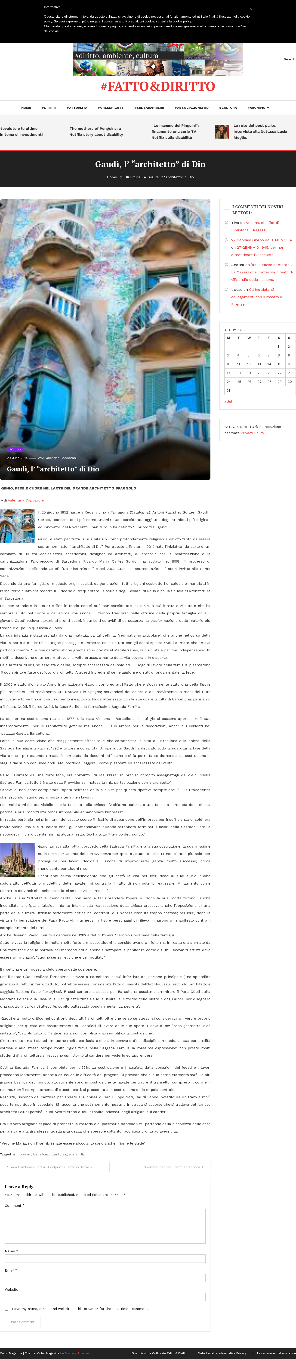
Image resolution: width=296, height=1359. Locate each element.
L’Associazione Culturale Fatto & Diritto (159, 1353)
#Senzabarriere (149, 107)
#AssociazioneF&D (192, 107)
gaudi (55, 1154)
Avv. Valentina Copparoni (57, 458)
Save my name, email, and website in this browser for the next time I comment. (80, 1309)
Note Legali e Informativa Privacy (222, 1353)
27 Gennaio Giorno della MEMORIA (261, 240)
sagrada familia (73, 1154)
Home (26, 107)
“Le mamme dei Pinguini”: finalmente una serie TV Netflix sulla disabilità (155, 131)
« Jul (228, 401)
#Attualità (77, 107)
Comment (15, 1206)
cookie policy (182, 21)
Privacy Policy (252, 433)
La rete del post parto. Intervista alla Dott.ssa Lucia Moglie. (240, 131)
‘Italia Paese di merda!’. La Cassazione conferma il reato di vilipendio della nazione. (262, 272)
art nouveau (21, 1154)
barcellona (41, 1154)
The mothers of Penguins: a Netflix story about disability (76, 131)
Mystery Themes (77, 1353)
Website (11, 1290)
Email (11, 1270)
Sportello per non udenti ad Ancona (172, 1167)
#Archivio (256, 107)
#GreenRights (111, 107)
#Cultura (228, 107)
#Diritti (49, 107)
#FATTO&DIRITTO (157, 86)
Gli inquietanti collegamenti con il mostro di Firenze (257, 296)
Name (11, 1251)
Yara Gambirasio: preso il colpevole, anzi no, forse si (51, 1167)
